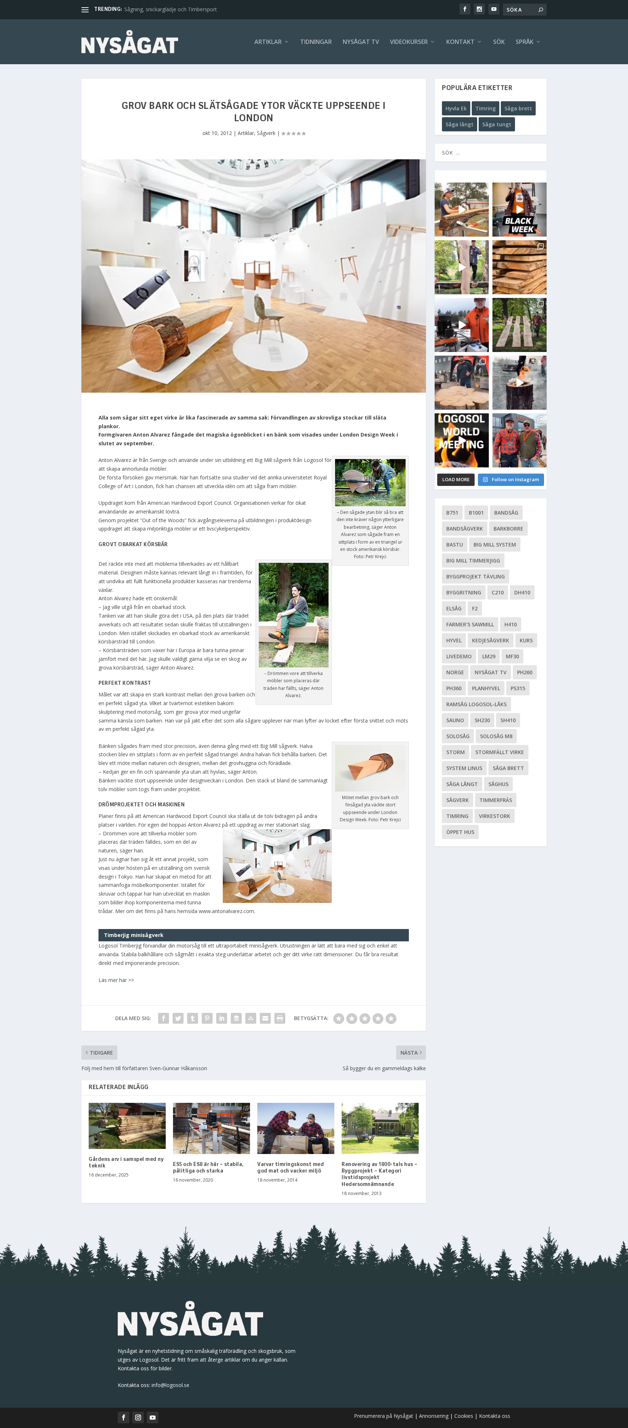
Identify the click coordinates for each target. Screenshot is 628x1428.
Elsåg (454, 608)
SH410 (508, 720)
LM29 (488, 656)
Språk (525, 42)
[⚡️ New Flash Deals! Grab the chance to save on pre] (519, 325)
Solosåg (458, 736)
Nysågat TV (361, 42)
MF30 (512, 656)
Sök (499, 42)
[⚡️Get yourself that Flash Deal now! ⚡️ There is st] (519, 267)
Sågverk (266, 133)
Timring (485, 108)
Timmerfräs (495, 800)
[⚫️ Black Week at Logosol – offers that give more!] (519, 210)
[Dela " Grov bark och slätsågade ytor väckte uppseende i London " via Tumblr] (192, 1018)
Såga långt (460, 124)
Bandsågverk (464, 528)
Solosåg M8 (496, 736)
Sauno (455, 720)
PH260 (524, 672)
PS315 (518, 688)
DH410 (522, 592)
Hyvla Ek (456, 108)
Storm (455, 752)
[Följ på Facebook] (123, 1417)
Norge (455, 672)
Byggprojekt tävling (475, 576)
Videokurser (409, 42)
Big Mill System (495, 544)
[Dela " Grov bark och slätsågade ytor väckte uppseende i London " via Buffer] (236, 1018)
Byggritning (463, 592)
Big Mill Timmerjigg (473, 560)
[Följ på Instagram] (138, 1417)
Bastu (454, 544)
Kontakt (460, 42)
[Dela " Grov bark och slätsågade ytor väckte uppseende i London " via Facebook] (163, 1018)
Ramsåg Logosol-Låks (476, 704)
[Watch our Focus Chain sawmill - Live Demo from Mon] (462, 325)
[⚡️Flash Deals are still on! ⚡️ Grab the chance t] (462, 267)
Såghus (498, 784)
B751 (452, 512)
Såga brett (518, 108)
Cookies (464, 1415)
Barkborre (508, 528)
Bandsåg (506, 512)
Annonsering (433, 1415)
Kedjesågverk (490, 640)
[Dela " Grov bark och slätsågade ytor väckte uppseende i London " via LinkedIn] (221, 1018)
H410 (510, 624)
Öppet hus (460, 831)
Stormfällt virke (499, 752)
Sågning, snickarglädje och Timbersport (170, 9)
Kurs (526, 640)
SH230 (482, 720)
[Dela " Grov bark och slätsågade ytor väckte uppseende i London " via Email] (265, 1018)
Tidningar (316, 42)
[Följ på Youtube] (152, 1417)
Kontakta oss (494, 1415)
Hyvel (454, 640)
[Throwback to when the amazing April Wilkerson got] (462, 210)
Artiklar (268, 42)
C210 (498, 592)
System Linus (464, 768)
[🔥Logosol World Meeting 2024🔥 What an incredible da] (519, 440)
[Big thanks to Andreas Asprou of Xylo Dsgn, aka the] (462, 383)
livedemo (459, 656)
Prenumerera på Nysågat (383, 1415)
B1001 (476, 512)
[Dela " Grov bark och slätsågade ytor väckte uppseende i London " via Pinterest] (207, 1018)
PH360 (454, 688)
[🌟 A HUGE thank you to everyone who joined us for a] (519, 383)
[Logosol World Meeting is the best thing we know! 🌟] (462, 440)
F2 (475, 608)
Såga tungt (496, 124)
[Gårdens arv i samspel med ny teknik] (127, 1126)
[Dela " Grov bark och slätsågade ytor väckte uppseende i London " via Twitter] (178, 1018)
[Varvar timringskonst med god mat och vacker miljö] (295, 1128)
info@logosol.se (170, 1385)
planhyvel (486, 688)
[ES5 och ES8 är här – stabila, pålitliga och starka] (211, 1128)
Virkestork (494, 816)
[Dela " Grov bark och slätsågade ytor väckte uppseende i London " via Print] (280, 1018)
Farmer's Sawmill (470, 624)
